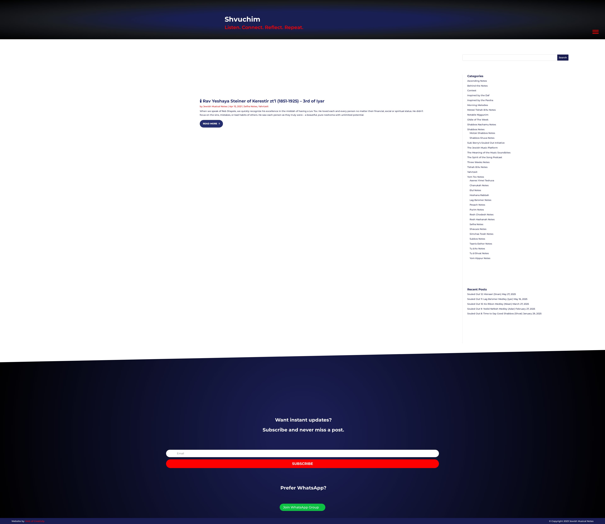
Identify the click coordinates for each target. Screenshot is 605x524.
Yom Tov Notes (475, 176)
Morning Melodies (477, 105)
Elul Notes (475, 190)
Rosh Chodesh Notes (481, 214)
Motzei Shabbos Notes (482, 133)
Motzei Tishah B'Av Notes (481, 109)
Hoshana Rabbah (479, 195)
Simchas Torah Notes (481, 234)
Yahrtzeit (263, 106)
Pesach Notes (477, 204)
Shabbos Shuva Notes (482, 138)
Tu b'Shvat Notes (479, 253)
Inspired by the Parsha (480, 100)
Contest (471, 90)
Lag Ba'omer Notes (480, 200)
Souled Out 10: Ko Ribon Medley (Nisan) (489, 304)
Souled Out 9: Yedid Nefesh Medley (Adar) (491, 308)
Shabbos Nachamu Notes (481, 124)
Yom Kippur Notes (480, 258)
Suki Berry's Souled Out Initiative (486, 142)
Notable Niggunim (477, 114)
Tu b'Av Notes (477, 248)
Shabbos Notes (475, 129)
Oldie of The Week (477, 119)
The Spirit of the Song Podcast (484, 157)
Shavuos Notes (478, 229)
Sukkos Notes (477, 238)
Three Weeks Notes (478, 162)
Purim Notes (477, 209)
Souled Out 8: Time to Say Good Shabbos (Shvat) (494, 313)
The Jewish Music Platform (482, 147)
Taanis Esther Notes (481, 243)
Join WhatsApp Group (301, 507)
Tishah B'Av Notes (477, 167)
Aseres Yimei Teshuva (482, 180)
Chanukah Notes (479, 185)
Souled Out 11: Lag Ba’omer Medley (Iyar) (490, 299)
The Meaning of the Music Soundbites (488, 152)
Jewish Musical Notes (215, 106)
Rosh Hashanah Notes (482, 219)
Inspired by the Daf (478, 95)
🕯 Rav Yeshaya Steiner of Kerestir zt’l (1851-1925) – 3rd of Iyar (262, 101)
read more (210, 123)
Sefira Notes (250, 106)
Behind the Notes (477, 85)
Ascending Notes (477, 80)
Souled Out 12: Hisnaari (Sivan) (484, 294)
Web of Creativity (35, 521)
